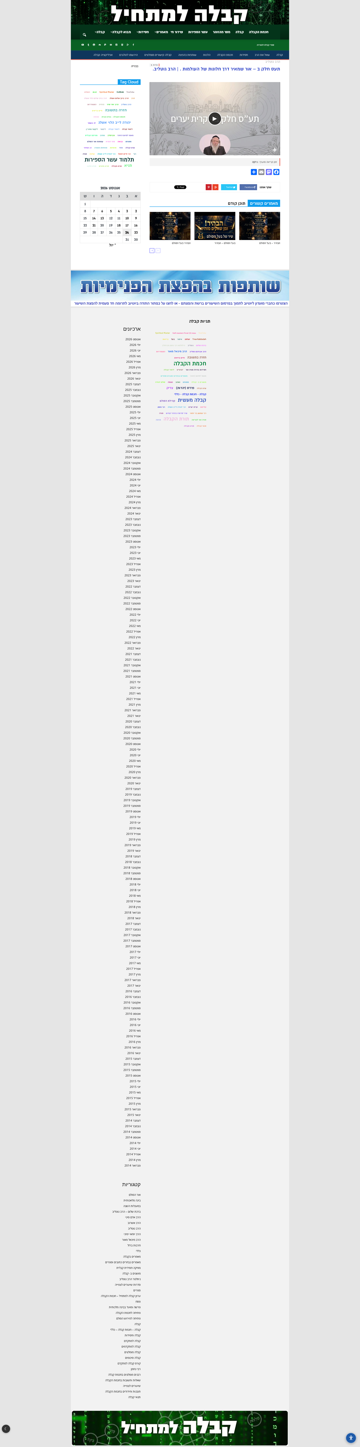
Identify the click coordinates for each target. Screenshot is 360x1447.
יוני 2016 (135, 1025)
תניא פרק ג (91, 166)
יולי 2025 (135, 412)
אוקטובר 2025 (132, 395)
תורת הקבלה (176, 419)
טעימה (96, 117)
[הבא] (152, 250)
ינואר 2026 (134, 378)
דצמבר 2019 (133, 789)
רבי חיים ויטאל (124, 154)
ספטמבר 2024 (132, 468)
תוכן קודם (236, 203)
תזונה (158, 420)
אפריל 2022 (133, 631)
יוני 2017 (135, 957)
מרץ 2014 (135, 1160)
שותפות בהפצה (187, 55)
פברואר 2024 (132, 508)
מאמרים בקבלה (132, 1256)
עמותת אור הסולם (95, 141)
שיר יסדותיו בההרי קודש (176, 413)
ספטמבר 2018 (132, 873)
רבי (134, 154)
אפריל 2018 (133, 901)
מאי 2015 (135, 1092)
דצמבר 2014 (133, 1120)
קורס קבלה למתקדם (129, 1363)
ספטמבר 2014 (132, 1132)
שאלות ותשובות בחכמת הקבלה (123, 1380)
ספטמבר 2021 (132, 671)
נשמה (170, 382)
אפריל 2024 (133, 496)
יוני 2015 (135, 1087)
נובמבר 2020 (133, 727)
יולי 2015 (135, 1081)
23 (136, 232)
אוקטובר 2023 (132, 530)
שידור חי (177, 32)
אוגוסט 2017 (133, 946)
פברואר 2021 (132, 710)
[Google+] (127, 45)
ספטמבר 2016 (132, 1008)
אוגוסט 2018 (133, 879)
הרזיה (101, 104)
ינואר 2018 (134, 918)
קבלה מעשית (192, 400)
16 (136, 225)
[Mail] (111, 45)
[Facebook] (133, 45)
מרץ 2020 (135, 772)
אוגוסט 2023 (133, 541)
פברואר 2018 (132, 912)
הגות (95, 92)
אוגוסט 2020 (133, 744)
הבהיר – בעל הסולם (269, 243)
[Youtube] (83, 45)
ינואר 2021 (134, 716)
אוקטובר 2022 (132, 598)
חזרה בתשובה (116, 110)
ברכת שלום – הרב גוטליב (126, 1211)
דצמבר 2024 (133, 451)
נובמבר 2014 (133, 1126)
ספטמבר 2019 (132, 806)
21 (94, 225)
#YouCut (130, 92)
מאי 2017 (135, 963)
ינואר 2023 (134, 581)
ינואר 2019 (134, 850)
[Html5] (122, 45)
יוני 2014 (135, 1148)
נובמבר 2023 (133, 524)
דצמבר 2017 (133, 924)
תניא (128, 166)
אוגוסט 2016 (133, 1014)
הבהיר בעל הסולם (181, 243)
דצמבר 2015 (133, 1058)
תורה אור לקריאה (199, 420)
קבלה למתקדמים (131, 1346)
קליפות (203, 407)
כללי (138, 1251)
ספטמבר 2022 (132, 603)
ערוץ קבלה (130, 148)
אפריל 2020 (133, 766)
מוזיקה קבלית (91, 135)
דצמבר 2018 (133, 856)
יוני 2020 (135, 755)
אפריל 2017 (133, 969)
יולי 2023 (135, 547)
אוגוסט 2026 (133, 339)
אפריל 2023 (133, 564)
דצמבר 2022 (133, 586)
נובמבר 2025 (133, 390)
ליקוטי (103, 129)
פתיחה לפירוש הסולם (128, 1318)
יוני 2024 (135, 485)
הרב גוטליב (126, 104)
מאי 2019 (135, 828)
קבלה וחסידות (133, 1335)
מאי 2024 (135, 491)
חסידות (143, 32)
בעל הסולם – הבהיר (224, 243)
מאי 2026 (135, 356)
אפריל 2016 (133, 1036)
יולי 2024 (135, 480)
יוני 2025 (135, 418)
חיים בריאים (97, 110)
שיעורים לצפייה (132, 1386)
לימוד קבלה (127, 129)
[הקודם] (158, 250)
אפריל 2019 (133, 834)
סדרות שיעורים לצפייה (128, 1284)
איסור (179, 339)
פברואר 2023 (132, 575)
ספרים (137, 1290)
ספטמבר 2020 (132, 738)
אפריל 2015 (133, 1098)
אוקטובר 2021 (132, 665)
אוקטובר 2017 (132, 935)
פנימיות (113, 148)
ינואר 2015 (134, 1115)
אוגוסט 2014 (133, 1137)
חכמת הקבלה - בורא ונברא (113, 117)
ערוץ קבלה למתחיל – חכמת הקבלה (121, 1296)
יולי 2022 (135, 614)
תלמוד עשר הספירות (109, 160)
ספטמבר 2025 (132, 401)
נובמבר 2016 (133, 997)
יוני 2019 (135, 822)
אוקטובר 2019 (132, 800)
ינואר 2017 (134, 985)
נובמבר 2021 (133, 659)
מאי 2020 (135, 761)
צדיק (169, 388)
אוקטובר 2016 (132, 1002)
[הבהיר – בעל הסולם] (259, 226)
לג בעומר (92, 123)
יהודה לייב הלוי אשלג (114, 123)
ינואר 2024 (134, 513)
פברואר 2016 (132, 1047)
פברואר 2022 (132, 643)
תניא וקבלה (117, 166)
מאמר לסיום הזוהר (125, 135)
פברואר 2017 (132, 980)
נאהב (178, 382)
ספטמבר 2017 (132, 940)
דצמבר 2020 (133, 721)
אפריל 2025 (133, 429)
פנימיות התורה (100, 148)
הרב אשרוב (134, 1223)
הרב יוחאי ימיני (132, 1234)
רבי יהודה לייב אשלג (106, 154)
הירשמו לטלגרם (128, 55)
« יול (112, 245)
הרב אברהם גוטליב (198, 351)
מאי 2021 (135, 693)
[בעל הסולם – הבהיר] (214, 226)
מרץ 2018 (135, 907)
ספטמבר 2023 (132, 536)
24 (127, 232)
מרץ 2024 (135, 502)
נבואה (120, 141)
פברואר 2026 (132, 373)
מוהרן (102, 135)
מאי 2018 (135, 895)
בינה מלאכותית (132, 1200)
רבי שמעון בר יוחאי (198, 413)
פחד (121, 148)
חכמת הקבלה (258, 32)
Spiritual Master (106, 92)
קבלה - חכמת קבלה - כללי (190, 394)
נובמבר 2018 (133, 862)
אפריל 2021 (133, 699)
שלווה (92, 154)
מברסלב (111, 135)
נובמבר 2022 (133, 592)
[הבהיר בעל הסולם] (170, 226)
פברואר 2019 (132, 845)
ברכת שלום (201, 345)
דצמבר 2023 (133, 519)
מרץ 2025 (135, 435)
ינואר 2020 (134, 783)
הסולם (87, 92)
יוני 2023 (135, 553)
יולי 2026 (135, 345)
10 (127, 218)
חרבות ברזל (134, 1245)
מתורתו (128, 141)
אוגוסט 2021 (133, 676)
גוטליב (191, 345)
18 (119, 225)
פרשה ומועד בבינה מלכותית (125, 1307)
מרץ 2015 (135, 1103)
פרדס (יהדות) (185, 388)
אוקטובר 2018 (132, 867)
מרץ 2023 (135, 569)
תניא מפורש (104, 166)
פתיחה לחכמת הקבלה (128, 1313)
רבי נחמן (136, 1369)
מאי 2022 (135, 626)
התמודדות (91, 104)
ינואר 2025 (134, 446)
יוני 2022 (135, 620)
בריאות (166, 339)
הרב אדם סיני (133, 1217)
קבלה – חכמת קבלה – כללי (125, 1329)
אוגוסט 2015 (133, 1075)
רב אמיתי (88, 148)
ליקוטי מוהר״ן (92, 129)
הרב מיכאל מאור (131, 1239)
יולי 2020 (135, 749)
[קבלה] (180, 12)
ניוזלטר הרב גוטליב (130, 1279)
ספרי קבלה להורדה (265, 45)
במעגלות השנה (132, 1206)
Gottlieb (120, 92)
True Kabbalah (199, 339)
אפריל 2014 (133, 1154)
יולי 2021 (135, 682)
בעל (173, 339)
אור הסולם (135, 1194)
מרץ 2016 (135, 1042)
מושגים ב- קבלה (131, 1273)
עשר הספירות (198, 32)
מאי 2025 (135, 423)
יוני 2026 (135, 350)
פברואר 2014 (132, 1165)
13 (102, 218)
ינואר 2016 (134, 1053)
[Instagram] (116, 45)
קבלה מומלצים (132, 1352)
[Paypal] (105, 45)
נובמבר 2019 (133, 794)
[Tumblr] (88, 45)
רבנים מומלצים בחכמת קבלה (124, 1374)
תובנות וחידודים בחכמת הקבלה (123, 1391)
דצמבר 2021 (133, 654)
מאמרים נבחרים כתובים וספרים (123, 1262)
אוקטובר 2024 (132, 463)
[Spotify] (94, 45)
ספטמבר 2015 (132, 1070)
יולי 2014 (135, 1143)
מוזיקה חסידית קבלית (128, 1268)
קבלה (240, 32)
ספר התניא (110, 141)
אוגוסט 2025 (133, 406)
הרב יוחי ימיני (112, 104)
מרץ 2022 (135, 637)
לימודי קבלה (113, 129)
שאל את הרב (262, 55)
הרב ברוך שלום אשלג (119, 98)
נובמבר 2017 (133, 929)
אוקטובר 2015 (132, 1064)
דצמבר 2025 (133, 384)
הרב (133, 98)
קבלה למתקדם (132, 1341)
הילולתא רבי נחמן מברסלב (173, 345)
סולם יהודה (160, 382)
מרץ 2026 (135, 367)
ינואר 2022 (134, 648)
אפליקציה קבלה (103, 55)
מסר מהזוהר (221, 32)
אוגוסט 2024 (133, 474)
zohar (187, 339)
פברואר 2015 (132, 1109)
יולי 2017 (135, 952)
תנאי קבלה (134, 1397)
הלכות (206, 55)
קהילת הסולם (167, 400)
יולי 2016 (135, 1019)
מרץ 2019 (135, 839)
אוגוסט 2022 (133, 609)
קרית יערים (193, 407)
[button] (84, 32)
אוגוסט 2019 (133, 811)
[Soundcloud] (99, 45)
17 (127, 225)
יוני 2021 (135, 687)
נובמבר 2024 (133, 457)
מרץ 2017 (135, 974)
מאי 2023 (135, 558)
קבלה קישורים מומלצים (158, 55)
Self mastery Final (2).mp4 (184, 333)
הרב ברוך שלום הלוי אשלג (95, 98)
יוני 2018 (135, 890)
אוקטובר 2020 (132, 732)
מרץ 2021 (135, 704)
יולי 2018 (135, 884)
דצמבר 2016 (133, 991)
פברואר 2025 (132, 440)
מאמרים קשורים (264, 203)
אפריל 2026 (133, 361)
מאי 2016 (135, 1030)
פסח (138, 1301)
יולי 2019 (135, 817)
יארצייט (180, 370)
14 (94, 218)
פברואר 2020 (132, 777)
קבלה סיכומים (133, 1358)
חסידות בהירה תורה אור (196, 370)
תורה (85, 154)
